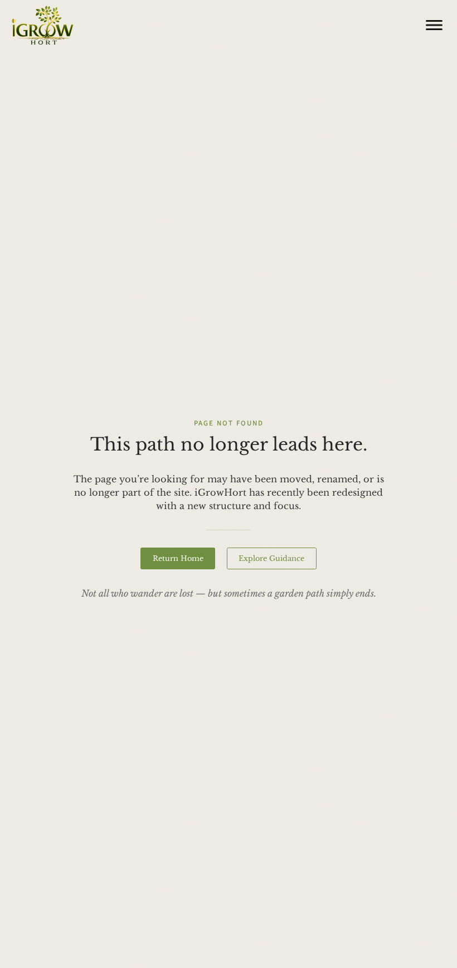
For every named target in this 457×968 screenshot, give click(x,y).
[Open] (434, 25)
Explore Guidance (271, 558)
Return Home (178, 558)
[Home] (43, 25)
